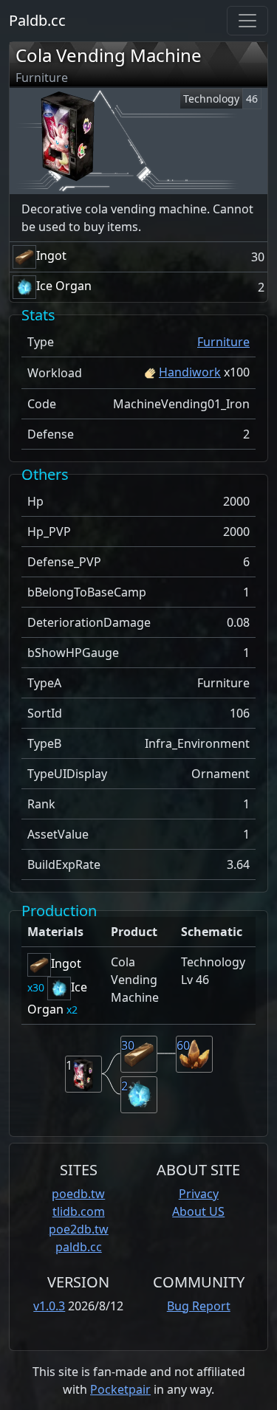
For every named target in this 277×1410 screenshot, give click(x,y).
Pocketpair (120, 1389)
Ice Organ (64, 286)
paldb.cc (78, 1247)
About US (198, 1211)
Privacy (199, 1194)
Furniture (223, 342)
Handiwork (190, 372)
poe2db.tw (79, 1229)
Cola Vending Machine (109, 55)
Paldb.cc (37, 20)
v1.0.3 (49, 1306)
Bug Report (198, 1306)
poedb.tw (78, 1194)
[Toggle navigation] (247, 20)
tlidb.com (78, 1211)
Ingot (51, 255)
